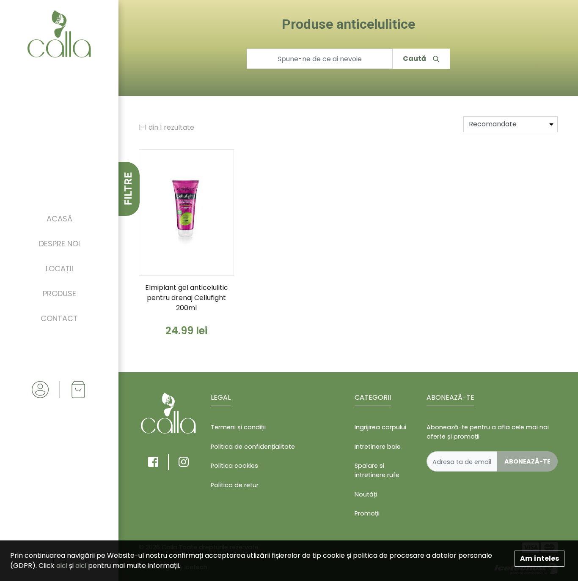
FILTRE (128, 188)
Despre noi (59, 243)
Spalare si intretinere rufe (377, 470)
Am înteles (539, 558)
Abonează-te (527, 461)
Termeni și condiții (238, 427)
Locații (59, 268)
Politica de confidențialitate (253, 446)
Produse (59, 293)
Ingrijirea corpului (380, 427)
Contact (59, 318)
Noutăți (366, 494)
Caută (414, 58)
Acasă (59, 218)
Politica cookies (234, 465)
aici (61, 565)
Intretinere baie (378, 446)
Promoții (367, 513)
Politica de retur (235, 485)
